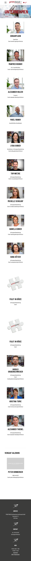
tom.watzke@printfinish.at (16, 178)
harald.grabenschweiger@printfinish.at (15, 379)
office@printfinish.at (15, 534)
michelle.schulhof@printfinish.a (16, 206)
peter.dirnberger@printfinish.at (17, 477)
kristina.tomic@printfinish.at (17, 406)
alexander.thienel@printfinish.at (17, 434)
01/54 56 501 (16, 532)
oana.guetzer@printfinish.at (17, 262)
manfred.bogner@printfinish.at (16, 69)
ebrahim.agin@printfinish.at (17, 41)
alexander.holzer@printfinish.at (17, 97)
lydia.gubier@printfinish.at (16, 151)
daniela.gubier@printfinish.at (17, 234)
